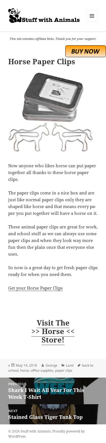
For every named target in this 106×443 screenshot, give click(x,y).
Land (69, 365)
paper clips (63, 370)
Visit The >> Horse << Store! (53, 331)
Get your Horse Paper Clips (35, 288)
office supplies (42, 370)
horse (24, 370)
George (51, 365)
